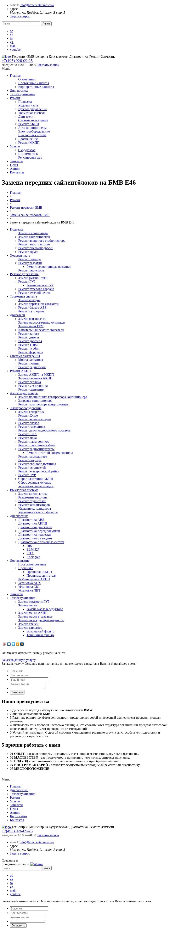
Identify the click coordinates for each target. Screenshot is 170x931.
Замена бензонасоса (32, 318)
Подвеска (25, 101)
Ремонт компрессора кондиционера (43, 404)
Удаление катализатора (34, 508)
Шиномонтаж (28, 153)
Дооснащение (28, 139)
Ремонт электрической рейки (39, 471)
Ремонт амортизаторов (34, 244)
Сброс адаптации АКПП (35, 478)
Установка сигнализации (35, 486)
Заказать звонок (48, 65)
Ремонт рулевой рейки (34, 292)
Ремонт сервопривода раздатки (49, 266)
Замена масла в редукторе (45, 609)
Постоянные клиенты (33, 83)
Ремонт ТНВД (28, 345)
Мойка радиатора (30, 359)
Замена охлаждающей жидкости (41, 620)
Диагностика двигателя (35, 527)
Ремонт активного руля (34, 419)
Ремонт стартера (29, 460)
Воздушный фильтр (40, 631)
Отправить (18, 925)
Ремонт (15, 98)
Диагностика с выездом (35, 538)
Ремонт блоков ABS (32, 307)
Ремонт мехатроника (33, 385)
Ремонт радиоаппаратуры (36, 449)
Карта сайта (18, 816)
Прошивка (25, 568)
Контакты (17, 172)
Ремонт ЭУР (27, 475)
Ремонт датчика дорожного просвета (44, 430)
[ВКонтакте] (9, 644)
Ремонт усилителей (32, 467)
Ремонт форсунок (30, 352)
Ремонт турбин (29, 348)
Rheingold (33, 557)
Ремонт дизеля (28, 337)
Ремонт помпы (28, 363)
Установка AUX (29, 583)
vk (11, 34)
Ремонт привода (29, 259)
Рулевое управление (32, 109)
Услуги (15, 146)
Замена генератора (31, 412)
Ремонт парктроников (33, 441)
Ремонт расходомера (32, 456)
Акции (15, 168)
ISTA (30, 553)
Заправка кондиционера (35, 400)
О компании (27, 79)
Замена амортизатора (33, 233)
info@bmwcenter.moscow (37, 5)
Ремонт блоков (28, 423)
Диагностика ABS (31, 519)
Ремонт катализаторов (34, 505)
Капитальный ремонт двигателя (41, 330)
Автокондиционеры (32, 127)
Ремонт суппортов (31, 311)
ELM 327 (33, 549)
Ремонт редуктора (31, 270)
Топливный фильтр (40, 635)
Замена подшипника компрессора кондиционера (52, 397)
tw (11, 38)
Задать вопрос (20, 16)
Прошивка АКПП (39, 572)
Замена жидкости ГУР (34, 601)
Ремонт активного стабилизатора (41, 240)
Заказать (17, 692)
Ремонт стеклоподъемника (37, 464)
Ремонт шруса (28, 251)
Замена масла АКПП (33, 612)
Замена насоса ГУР (40, 285)
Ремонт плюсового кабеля (36, 445)
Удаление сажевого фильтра (38, 512)
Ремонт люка (27, 438)
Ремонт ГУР (26, 281)
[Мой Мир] (22, 644)
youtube (15, 49)
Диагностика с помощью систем (41, 542)
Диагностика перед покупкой (39, 531)
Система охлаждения (33, 120)
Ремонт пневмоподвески (35, 248)
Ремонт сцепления (31, 389)
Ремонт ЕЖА (27, 434)
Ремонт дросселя (30, 341)
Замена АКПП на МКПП (36, 374)
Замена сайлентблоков (34, 237)
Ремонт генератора (31, 426)
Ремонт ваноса (28, 333)
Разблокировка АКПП (34, 579)
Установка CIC (28, 586)
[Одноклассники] (18, 644)
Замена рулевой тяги (32, 278)
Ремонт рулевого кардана (36, 289)
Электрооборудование (34, 131)
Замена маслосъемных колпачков (41, 322)
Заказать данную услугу (19, 660)
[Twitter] (13, 644)
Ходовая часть (28, 105)
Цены (14, 165)
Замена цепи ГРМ (31, 326)
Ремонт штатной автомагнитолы (50, 452)
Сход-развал (26, 150)
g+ (11, 42)
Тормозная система (31, 113)
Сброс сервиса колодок (34, 482)
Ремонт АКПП (28, 124)
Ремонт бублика (29, 382)
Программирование (32, 564)
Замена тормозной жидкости (38, 304)
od (11, 31)
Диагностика (19, 90)
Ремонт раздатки (30, 263)
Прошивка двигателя (41, 575)
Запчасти (16, 161)
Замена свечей (28, 624)
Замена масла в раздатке (35, 616)
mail (13, 46)
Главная (15, 75)
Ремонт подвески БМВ (26, 207)
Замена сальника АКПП (35, 378)
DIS (29, 545)
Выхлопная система (32, 135)
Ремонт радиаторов (32, 367)
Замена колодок (29, 300)
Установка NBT (29, 590)
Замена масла (27, 605)
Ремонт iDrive (28, 415)
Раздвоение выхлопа (32, 497)
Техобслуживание (22, 94)
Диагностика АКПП (32, 523)
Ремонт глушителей (32, 501)
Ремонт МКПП (29, 142)
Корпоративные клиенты (36, 86)
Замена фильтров (30, 627)
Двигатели (25, 116)
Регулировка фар (30, 157)
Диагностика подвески (34, 534)
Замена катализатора (32, 493)
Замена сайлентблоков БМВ (30, 215)
